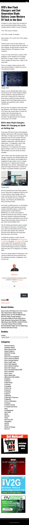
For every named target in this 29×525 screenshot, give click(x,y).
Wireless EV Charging (9, 427)
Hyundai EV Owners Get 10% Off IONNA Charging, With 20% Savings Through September (13, 315)
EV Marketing (7, 396)
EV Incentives (7, 392)
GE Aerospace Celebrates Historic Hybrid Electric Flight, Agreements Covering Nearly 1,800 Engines (13, 319)
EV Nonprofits (7, 399)
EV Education (7, 390)
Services (14, 281)
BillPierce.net (5, 303)
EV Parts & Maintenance (10, 401)
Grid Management (8, 410)
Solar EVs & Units (8, 420)
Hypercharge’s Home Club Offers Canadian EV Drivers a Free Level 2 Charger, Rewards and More (14, 323)
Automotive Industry (9, 346)
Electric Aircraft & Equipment (11, 357)
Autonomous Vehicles (9, 347)
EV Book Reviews (8, 383)
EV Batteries (7, 381)
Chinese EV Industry (9, 351)
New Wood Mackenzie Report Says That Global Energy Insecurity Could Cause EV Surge (14, 327)
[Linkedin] (14, 286)
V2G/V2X (6, 425)
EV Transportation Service (10, 407)
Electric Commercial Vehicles (11, 359)
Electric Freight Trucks (10, 362)
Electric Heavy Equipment (10, 364)
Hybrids (6, 414)
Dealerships (7, 355)
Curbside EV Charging (9, 353)
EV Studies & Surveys (9, 405)
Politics (6, 418)
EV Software (7, 403)
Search (24, 295)
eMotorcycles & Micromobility (11, 377)
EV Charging (7, 384)
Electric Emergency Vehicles (11, 360)
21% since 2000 (19, 241)
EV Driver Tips (7, 388)
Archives (3, 335)
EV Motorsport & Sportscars (11, 397)
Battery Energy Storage (10, 349)
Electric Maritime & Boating (11, 366)
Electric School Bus (9, 371)
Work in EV (7, 429)
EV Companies (7, 386)
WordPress (17, 522)
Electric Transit (8, 373)
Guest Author (7, 412)
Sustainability (7, 421)
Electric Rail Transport (10, 368)
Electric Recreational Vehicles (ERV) (13, 370)
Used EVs (6, 423)
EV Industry (7, 394)
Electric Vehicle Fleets (9, 375)
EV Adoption (7, 379)
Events (6, 408)
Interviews (7, 416)
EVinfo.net (20, 279)
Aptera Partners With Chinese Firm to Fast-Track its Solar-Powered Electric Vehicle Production (14, 312)
